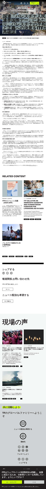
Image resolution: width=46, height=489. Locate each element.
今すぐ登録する (7, 301)
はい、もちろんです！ (11, 482)
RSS (27, 450)
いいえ (34, 482)
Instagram (23, 450)
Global (30, 256)
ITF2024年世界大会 (19, 256)
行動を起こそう (33, 3)
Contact (23, 437)
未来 (17, 366)
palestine (26, 219)
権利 (26, 256)
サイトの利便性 (26, 469)
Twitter (19, 447)
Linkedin (19, 450)
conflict (5, 256)
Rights (32, 219)
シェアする (8, 269)
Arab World (37, 219)
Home (4, 38)
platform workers (7, 366)
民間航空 (10, 398)
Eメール (7, 289)
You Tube (27, 447)
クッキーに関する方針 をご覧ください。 (29, 486)
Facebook (23, 447)
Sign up (23, 424)
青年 (13, 366)
